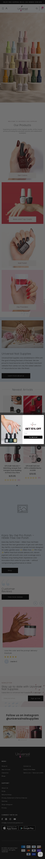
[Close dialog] (42, 416)
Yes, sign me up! (33, 437)
